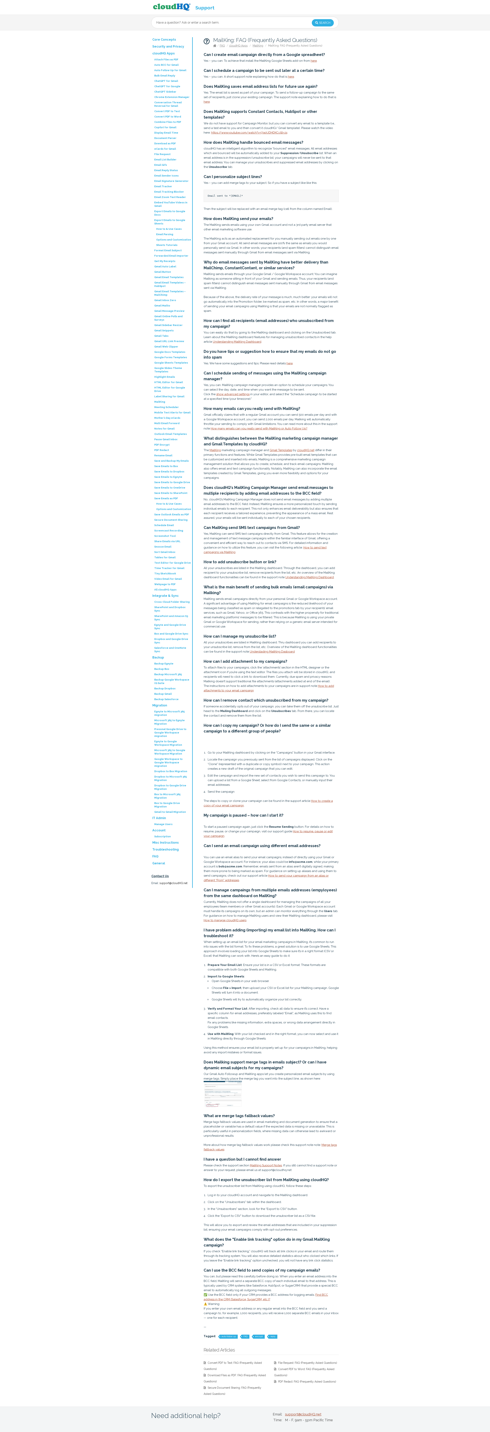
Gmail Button (162, 271)
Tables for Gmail (165, 557)
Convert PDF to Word (167, 116)
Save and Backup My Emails (171, 460)
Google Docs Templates (169, 352)
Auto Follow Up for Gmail (170, 70)
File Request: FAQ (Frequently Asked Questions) (307, 1362)
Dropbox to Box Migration (170, 771)
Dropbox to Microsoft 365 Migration (170, 778)
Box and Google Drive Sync (171, 633)
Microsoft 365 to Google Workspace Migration (169, 752)
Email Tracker (163, 186)
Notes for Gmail (164, 428)
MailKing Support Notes (266, 1165)
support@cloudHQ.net (173, 883)
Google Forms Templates (170, 357)
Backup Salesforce (166, 699)
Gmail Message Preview (169, 311)
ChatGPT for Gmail (166, 81)
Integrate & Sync (165, 596)
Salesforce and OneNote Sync (170, 649)
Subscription (162, 836)
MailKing (258, 45)
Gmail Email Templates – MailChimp (170, 293)
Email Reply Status (166, 170)
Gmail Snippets (164, 330)
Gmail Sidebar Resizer (168, 325)
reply (272, 1336)
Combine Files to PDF (167, 122)
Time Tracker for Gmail (169, 568)
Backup (158, 657)
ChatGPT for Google (167, 86)
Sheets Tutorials (166, 245)
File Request (162, 154)
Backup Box (161, 669)
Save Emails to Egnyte (168, 476)
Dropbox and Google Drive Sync (171, 641)
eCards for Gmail (165, 148)
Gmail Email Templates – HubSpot (170, 284)
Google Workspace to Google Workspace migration (168, 762)
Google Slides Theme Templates (168, 370)
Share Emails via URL (167, 541)
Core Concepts (164, 39)
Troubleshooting (165, 849)
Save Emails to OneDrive (169, 487)
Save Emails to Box (166, 466)
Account (159, 830)
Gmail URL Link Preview (169, 341)
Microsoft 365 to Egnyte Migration (169, 722)
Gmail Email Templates (169, 277)
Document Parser (165, 138)
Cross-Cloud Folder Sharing (172, 601)
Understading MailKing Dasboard (272, 651)
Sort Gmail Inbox (164, 552)
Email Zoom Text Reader (170, 197)
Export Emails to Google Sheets (169, 222)
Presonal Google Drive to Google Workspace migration (170, 732)
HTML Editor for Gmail (168, 382)
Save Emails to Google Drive (172, 482)
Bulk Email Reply (164, 75)
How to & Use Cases (169, 228)
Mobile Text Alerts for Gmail (172, 412)
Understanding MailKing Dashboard (237, 341)
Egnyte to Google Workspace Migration (168, 743)
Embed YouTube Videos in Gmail (170, 204)
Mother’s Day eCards (167, 417)
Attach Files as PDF (166, 59)
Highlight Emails (164, 376)
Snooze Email (162, 546)
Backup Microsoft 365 (168, 674)
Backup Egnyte (163, 663)
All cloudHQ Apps (165, 589)
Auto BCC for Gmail (166, 64)
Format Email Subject (168, 250)
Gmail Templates (281, 450)
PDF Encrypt (162, 444)
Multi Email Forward (167, 423)
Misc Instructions (165, 842)
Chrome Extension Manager (171, 97)
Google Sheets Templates (171, 362)
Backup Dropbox (165, 688)
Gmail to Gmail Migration (170, 811)
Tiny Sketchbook (165, 573)
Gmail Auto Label (165, 266)
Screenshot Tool (165, 536)
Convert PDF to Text (167, 111)
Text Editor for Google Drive (172, 562)
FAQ (222, 45)
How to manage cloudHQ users (225, 920)
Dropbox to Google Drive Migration (170, 787)
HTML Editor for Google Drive (169, 389)
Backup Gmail (163, 693)
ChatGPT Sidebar (165, 91)
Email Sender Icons (166, 175)
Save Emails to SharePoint (170, 493)
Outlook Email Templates (170, 434)
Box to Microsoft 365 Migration (167, 796)
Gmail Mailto (162, 305)
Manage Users (163, 824)
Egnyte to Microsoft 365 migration (169, 713)
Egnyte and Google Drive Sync (170, 626)
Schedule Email (164, 525)
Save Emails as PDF (166, 498)
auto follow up (229, 1336)
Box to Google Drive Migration (167, 805)
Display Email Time (166, 132)
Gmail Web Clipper (166, 346)
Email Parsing (164, 234)
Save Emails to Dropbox (169, 471)
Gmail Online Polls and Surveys (168, 318)
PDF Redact (161, 450)
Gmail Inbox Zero (165, 300)
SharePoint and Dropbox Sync (169, 609)
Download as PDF (165, 143)
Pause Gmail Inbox (165, 439)
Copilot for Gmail (165, 127)
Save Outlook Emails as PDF (171, 514)
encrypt (259, 1336)
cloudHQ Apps (238, 45)
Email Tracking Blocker (169, 191)
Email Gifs (160, 164)
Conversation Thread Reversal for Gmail (168, 104)
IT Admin (159, 818)
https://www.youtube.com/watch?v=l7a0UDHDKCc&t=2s (249, 132)
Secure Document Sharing (171, 519)
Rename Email (163, 455)
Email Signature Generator (171, 181)
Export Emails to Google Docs (169, 213)
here (314, 60)
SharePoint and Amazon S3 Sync (171, 618)
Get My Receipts (164, 261)
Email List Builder (165, 159)
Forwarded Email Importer (171, 255)
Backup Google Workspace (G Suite (171, 681)
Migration (159, 705)
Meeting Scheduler (166, 407)
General (158, 863)
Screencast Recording (168, 530)
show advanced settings (233, 394)
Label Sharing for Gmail (169, 396)
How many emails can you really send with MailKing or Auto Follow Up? (259, 428)
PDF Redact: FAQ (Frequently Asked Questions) (307, 1381)
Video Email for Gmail (168, 578)
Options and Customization (173, 239)
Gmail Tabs (161, 335)
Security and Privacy (168, 46)
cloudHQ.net (305, 450)
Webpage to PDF (165, 584)
